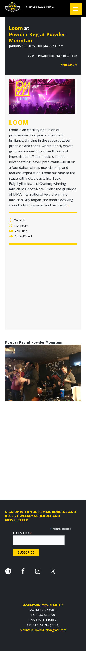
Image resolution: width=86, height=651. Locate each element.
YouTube (21, 231)
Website (19, 220)
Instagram (21, 225)
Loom (16, 28)
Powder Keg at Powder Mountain (37, 37)
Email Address (22, 533)
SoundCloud (23, 236)
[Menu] (76, 9)
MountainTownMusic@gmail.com (43, 630)
